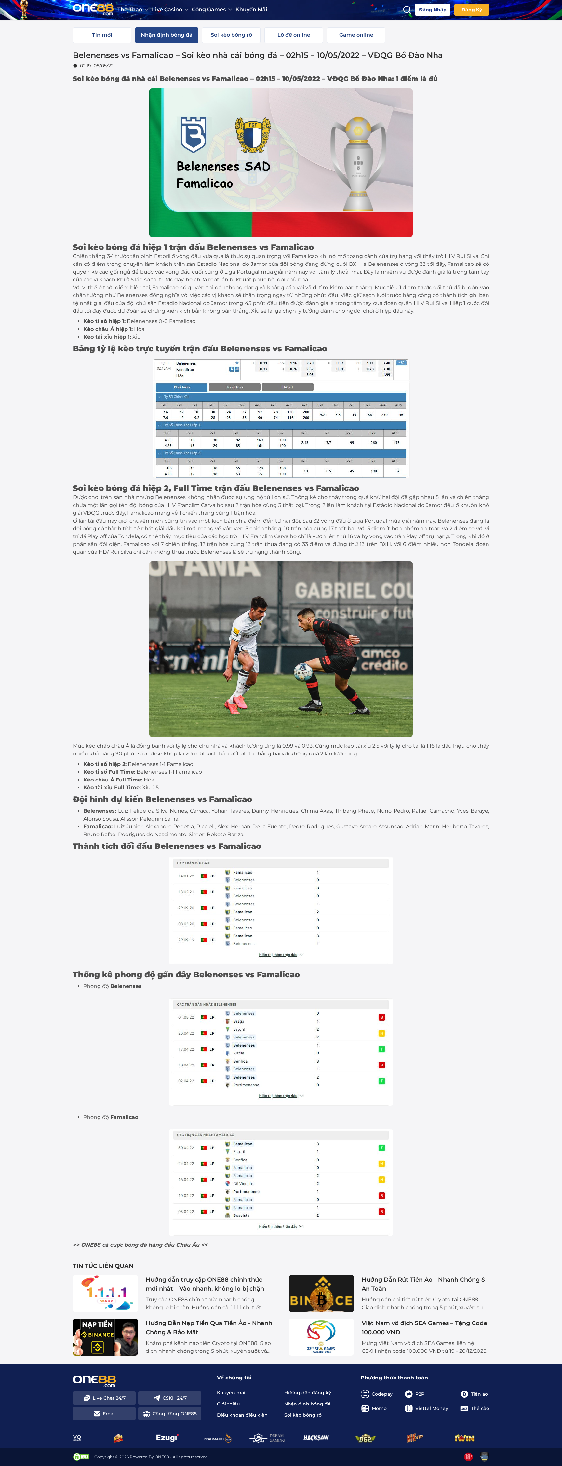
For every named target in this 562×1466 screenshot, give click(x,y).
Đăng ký (472, 10)
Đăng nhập (433, 10)
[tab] (102, 35)
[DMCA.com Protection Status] (81, 1457)
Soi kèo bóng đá (101, 79)
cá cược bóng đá (124, 1245)
